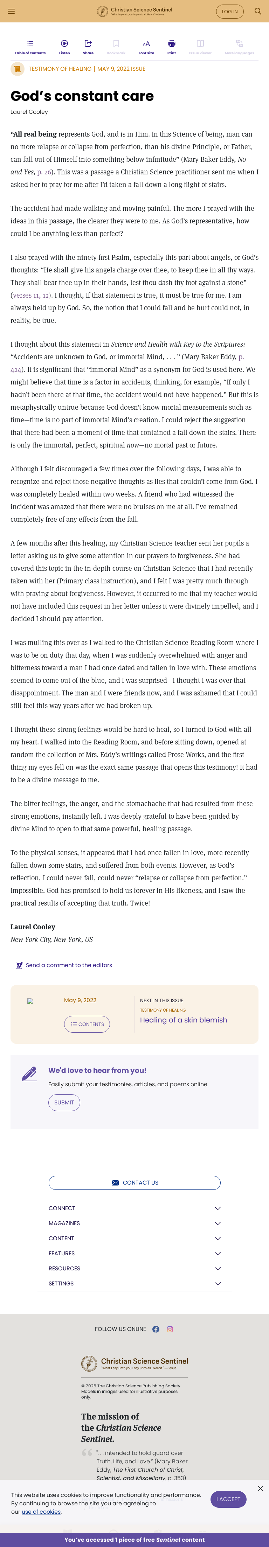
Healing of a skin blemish (183, 1020)
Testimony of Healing (60, 69)
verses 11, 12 (31, 295)
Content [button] (61, 1238)
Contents (91, 1024)
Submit (64, 1102)
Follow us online (120, 1329)
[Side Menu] (11, 11)
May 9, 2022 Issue (121, 69)
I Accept (228, 1499)
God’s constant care (82, 96)
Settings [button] (61, 1283)
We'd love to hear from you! (97, 1070)
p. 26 (44, 171)
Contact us (140, 1183)
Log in (230, 11)
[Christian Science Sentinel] (134, 11)
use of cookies (41, 1512)
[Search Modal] (257, 11)
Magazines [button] (64, 1223)
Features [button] (62, 1253)
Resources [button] (64, 1268)
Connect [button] (62, 1208)
